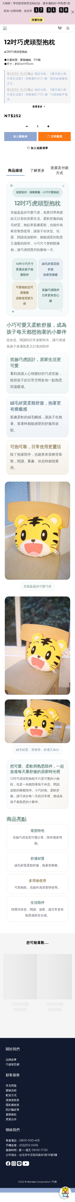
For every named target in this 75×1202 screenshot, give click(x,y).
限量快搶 (37, 19)
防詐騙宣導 (12, 1109)
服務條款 (11, 1114)
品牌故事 (11, 1059)
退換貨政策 (12, 1100)
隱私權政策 (12, 1105)
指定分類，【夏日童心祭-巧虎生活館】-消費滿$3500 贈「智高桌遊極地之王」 (37, 78)
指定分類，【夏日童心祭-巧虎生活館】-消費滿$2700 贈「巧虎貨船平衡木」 (37, 94)
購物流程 (11, 1090)
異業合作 (11, 1119)
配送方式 (11, 1095)
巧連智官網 (12, 1064)
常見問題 (11, 1085)
